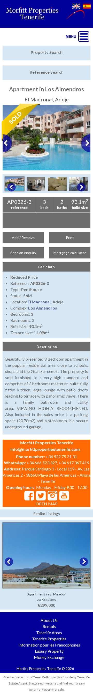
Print (70, 237)
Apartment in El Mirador (46, 594)
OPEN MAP (47, 503)
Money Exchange (49, 657)
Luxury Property (49, 651)
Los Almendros (42, 307)
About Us (49, 620)
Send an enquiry (23, 252)
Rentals (49, 626)
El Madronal (39, 301)
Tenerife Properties (49, 638)
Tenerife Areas (49, 632)
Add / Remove (23, 237)
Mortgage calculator (69, 252)
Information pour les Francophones (49, 644)
